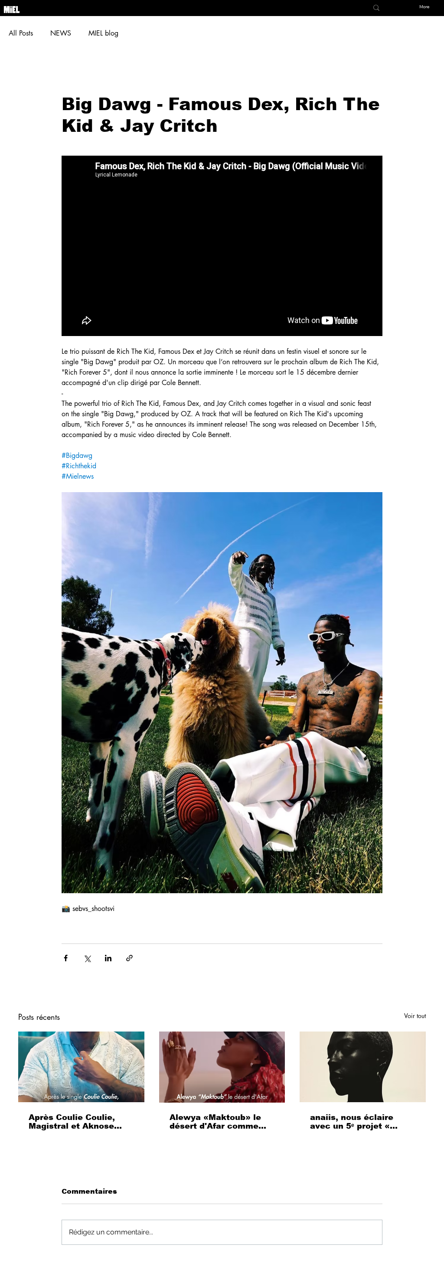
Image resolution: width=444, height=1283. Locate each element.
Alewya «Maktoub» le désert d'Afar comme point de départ (215, 1121)
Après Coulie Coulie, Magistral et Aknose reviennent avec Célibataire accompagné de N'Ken (81, 1121)
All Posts (21, 33)
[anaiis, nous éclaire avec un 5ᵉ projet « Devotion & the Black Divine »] (363, 1067)
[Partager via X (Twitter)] (87, 958)
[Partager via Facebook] (66, 958)
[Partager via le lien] (129, 958)
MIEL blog (103, 33)
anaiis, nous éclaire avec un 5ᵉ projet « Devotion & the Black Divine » (355, 1122)
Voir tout (415, 1016)
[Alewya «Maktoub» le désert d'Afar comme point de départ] (222, 1067)
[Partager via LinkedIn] (108, 958)
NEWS (60, 33)
